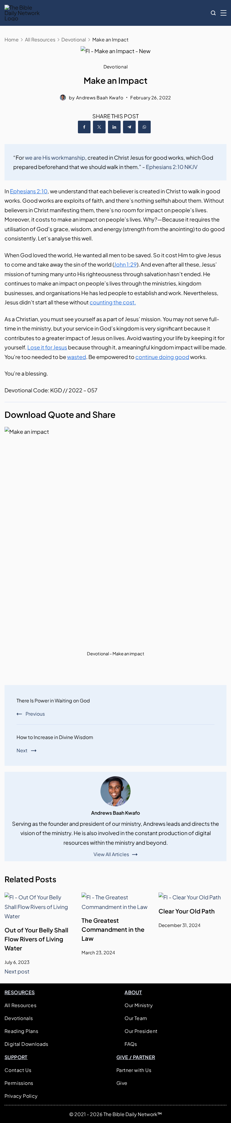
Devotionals (19, 1018)
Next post (17, 971)
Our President (141, 1031)
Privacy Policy (21, 1096)
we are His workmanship (55, 157)
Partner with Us (133, 1070)
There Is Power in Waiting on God (53, 700)
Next (22, 750)
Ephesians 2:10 (29, 191)
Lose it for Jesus (47, 347)
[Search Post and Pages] (213, 13)
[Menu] (223, 13)
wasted (76, 356)
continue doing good (162, 356)
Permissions (19, 1083)
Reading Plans (21, 1031)
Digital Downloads (26, 1044)
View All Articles (111, 854)
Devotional (115, 66)
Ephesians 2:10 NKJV (172, 166)
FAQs (131, 1044)
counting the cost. (113, 302)
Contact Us (18, 1070)
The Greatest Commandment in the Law (113, 929)
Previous (35, 714)
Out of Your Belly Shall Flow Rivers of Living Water (36, 939)
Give (122, 1083)
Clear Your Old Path (187, 911)
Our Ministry (139, 1005)
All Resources (20, 1005)
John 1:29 (125, 264)
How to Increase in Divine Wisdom (55, 737)
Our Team (136, 1018)
